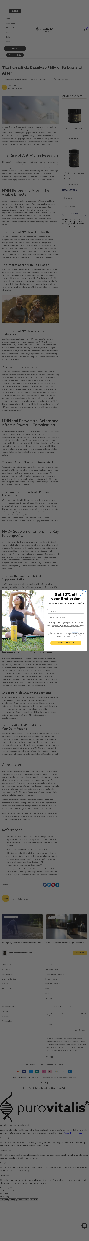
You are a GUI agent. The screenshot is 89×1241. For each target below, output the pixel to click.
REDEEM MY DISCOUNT (66, 643)
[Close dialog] (82, 593)
